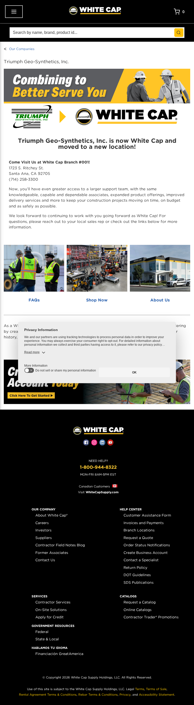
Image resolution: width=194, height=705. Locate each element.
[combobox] (97, 32)
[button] (44, 509)
